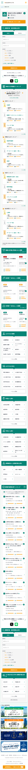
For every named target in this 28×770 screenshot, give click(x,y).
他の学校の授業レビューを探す (14, 72)
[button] (26, 263)
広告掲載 (2, 755)
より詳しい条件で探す (8, 63)
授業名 (8, 33)
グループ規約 (9, 761)
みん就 (6, 755)
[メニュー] (2, 2)
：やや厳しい (9, 53)
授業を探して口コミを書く (15, 21)
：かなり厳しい (9, 50)
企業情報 (21, 763)
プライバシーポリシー (17, 761)
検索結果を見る (14, 68)
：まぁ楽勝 (9, 57)
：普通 (8, 55)
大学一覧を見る (14, 699)
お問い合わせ (24, 755)
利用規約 (10, 755)
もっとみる (22, 251)
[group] (10, 263)
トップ (2, 6)
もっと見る (24, 134)
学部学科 (20, 33)
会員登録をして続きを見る (14, 767)
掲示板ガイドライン (17, 755)
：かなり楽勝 (10, 60)
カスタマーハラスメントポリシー (12, 763)
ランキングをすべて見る (14, 97)
